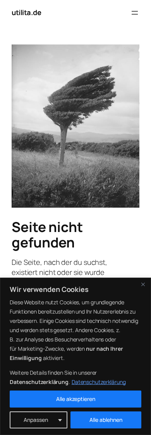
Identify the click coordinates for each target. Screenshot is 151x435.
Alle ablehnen (105, 419)
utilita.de (26, 12)
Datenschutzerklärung (99, 382)
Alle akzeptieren (75, 399)
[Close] (143, 284)
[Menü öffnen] (134, 12)
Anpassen (36, 419)
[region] (75, 356)
